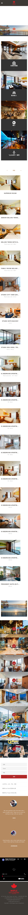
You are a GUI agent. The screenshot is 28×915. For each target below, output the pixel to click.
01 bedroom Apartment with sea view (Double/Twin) (10, 373)
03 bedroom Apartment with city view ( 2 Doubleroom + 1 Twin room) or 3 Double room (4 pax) (10, 505)
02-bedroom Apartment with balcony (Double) (10, 479)
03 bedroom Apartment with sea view (10, 558)
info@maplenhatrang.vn (14, 901)
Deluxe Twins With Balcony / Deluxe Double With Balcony (10, 242)
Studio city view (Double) (10, 294)
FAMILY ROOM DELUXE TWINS (10, 268)
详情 (4, 20)
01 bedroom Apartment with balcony (10, 426)
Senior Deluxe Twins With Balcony (10, 217)
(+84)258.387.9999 (22, 896)
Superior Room (10, 193)
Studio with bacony (10, 321)
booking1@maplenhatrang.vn (14, 899)
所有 (14, 170)
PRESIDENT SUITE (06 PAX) (10, 584)
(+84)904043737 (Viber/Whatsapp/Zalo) (14, 898)
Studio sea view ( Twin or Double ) (10, 347)
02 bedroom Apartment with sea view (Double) (10, 452)
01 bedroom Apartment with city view (10, 400)
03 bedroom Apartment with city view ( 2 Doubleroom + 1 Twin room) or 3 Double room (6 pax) (10, 531)
